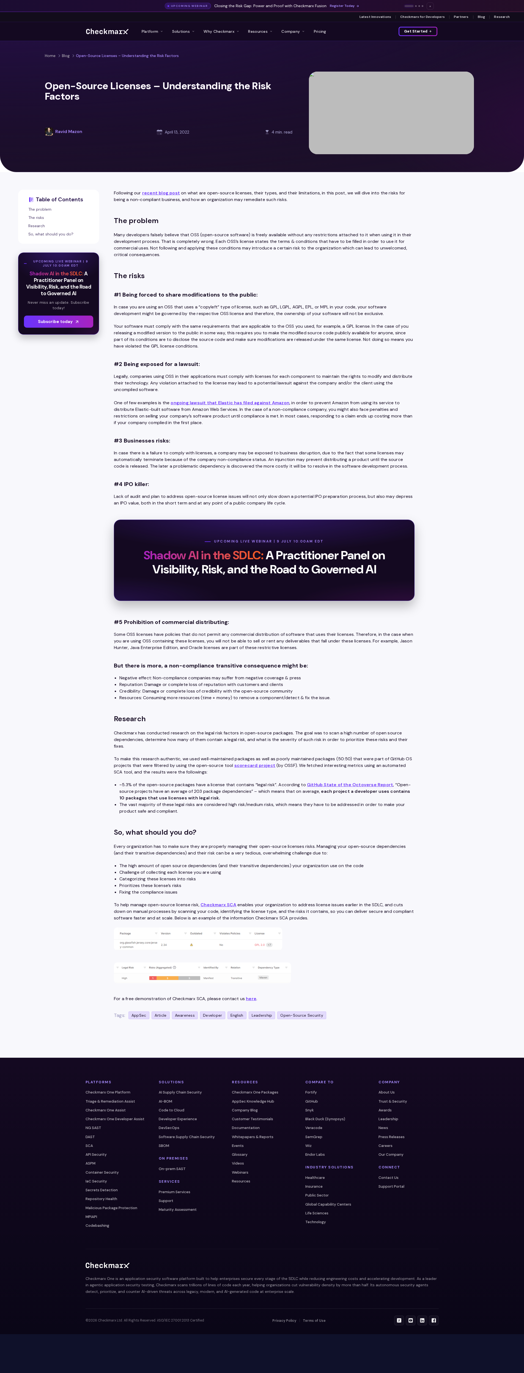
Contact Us (388, 1177)
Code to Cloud (171, 1110)
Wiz (308, 1145)
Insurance (314, 1186)
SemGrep (313, 1137)
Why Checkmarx (219, 31)
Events (238, 1145)
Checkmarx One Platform (108, 1092)
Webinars (240, 1172)
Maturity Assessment (178, 1209)
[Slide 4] (422, 6)
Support (166, 1200)
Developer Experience (178, 1119)
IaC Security (96, 1181)
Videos (238, 1163)
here (251, 999)
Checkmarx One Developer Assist (115, 1119)
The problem (39, 209)
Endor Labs (315, 1154)
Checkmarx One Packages (255, 1092)
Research (502, 17)
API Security (96, 1154)
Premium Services (174, 1192)
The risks (36, 217)
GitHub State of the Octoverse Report (350, 785)
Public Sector (317, 1195)
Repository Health (101, 1198)
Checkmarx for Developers (422, 17)
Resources (258, 31)
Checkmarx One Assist (106, 1110)
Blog (481, 17)
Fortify (311, 1092)
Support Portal (391, 1186)
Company (290, 31)
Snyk (309, 1110)
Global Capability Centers (328, 1204)
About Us (386, 1092)
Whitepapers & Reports (252, 1137)
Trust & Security (392, 1101)
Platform (150, 31)
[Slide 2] (416, 6)
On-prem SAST (172, 1168)
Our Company (391, 1154)
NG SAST (93, 1127)
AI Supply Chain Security (180, 1092)
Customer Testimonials (252, 1119)
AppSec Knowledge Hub (253, 1101)
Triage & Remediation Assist (110, 1101)
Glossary (240, 1154)
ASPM (90, 1163)
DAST (90, 1137)
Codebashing (97, 1225)
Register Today (342, 6)
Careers (385, 1145)
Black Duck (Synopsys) (325, 1119)
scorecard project (254, 765)
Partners (461, 17)
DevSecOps (169, 1127)
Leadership (388, 1119)
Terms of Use (314, 1320)
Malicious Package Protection (111, 1208)
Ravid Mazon (68, 131)
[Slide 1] (409, 6)
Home (50, 55)
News (383, 1127)
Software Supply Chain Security (187, 1137)
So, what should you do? (50, 234)
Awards (385, 1110)
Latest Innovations (375, 17)
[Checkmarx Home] (107, 31)
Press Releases (391, 1137)
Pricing (320, 31)
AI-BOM (165, 1101)
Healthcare (315, 1177)
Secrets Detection (102, 1190)
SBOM (164, 1145)
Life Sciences (316, 1213)
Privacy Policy (284, 1320)
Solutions (181, 31)
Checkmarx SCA (218, 905)
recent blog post (161, 193)
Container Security (102, 1172)
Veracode (313, 1127)
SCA (89, 1145)
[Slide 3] (419, 6)
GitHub (311, 1101)
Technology (315, 1222)
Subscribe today (55, 321)
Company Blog (245, 1110)
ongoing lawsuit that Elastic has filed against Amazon (230, 403)
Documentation (246, 1127)
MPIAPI (91, 1216)
